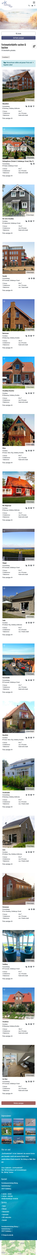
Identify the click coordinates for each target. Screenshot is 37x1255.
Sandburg (5, 964)
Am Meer (4, 1079)
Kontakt (4, 1220)
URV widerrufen (6, 1217)
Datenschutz (5, 1211)
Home (4, 1206)
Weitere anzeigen (18, 1103)
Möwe (4, 448)
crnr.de (11, 1235)
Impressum (5, 1214)
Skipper (4, 563)
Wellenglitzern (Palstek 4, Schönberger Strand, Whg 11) (18, 161)
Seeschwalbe (6, 677)
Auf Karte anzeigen (18, 38)
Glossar (4, 1209)
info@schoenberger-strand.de (9, 1198)
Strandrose (5, 1021)
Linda (3, 620)
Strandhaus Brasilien (8, 391)
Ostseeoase (5, 907)
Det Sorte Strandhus (8, 218)
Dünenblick (5, 104)
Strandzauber (6, 792)
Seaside (4, 276)
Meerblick (5, 735)
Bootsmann (5, 333)
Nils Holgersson (6, 505)
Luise (3, 850)
